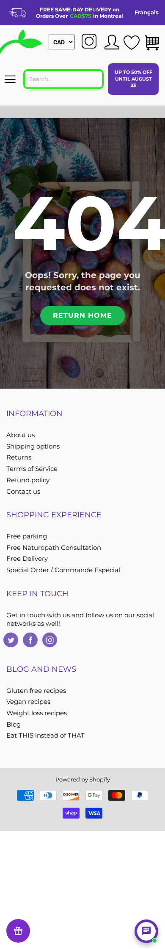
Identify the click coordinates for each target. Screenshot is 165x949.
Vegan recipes (28, 702)
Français (147, 12)
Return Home (82, 315)
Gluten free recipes (36, 691)
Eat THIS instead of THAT (45, 735)
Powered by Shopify (82, 779)
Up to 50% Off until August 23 (133, 78)
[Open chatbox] (146, 931)
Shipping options (33, 446)
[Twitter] (10, 640)
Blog (13, 724)
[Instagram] (49, 640)
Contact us (23, 491)
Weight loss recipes (36, 713)
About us (20, 435)
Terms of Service (32, 469)
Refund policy (28, 480)
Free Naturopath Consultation (53, 548)
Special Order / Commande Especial (63, 570)
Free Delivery (27, 558)
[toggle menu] (10, 79)
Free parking (26, 536)
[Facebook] (30, 640)
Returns (18, 457)
